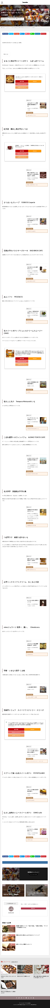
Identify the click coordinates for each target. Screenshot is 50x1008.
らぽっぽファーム (31, 115)
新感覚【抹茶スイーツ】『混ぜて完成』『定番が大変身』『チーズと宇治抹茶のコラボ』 (32, 926)
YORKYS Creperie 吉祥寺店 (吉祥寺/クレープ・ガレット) (33, 220)
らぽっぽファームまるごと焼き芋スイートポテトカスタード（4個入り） (29, 76)
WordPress (33, 1004)
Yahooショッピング (21, 84)
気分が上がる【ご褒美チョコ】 (23, 976)
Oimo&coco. (30, 654)
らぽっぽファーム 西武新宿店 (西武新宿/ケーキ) (32, 104)
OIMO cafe (29, 839)
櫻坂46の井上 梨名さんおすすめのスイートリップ (28, 935)
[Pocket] (27, 34)
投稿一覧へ (33, 908)
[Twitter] (11, 34)
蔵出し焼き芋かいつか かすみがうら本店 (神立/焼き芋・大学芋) (33, 174)
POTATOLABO (30, 800)
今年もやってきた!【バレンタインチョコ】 (8, 977)
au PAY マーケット (22, 87)
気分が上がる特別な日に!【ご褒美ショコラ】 (8, 992)
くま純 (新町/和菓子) (32, 687)
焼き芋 (8, 19)
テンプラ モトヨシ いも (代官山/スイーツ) (32, 418)
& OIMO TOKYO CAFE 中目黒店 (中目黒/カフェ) (32, 460)
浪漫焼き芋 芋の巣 (31, 525)
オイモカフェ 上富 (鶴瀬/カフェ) (32, 830)
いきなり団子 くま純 (32, 697)
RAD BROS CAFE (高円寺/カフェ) (32, 267)
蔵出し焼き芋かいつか (32, 184)
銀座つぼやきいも (31, 569)
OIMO (28, 392)
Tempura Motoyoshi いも (33, 428)
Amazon (35, 81)
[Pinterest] (43, 34)
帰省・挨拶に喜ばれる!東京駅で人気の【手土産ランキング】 (41, 977)
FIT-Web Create (21, 1004)
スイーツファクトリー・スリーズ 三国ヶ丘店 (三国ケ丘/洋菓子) (33, 750)
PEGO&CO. (30, 322)
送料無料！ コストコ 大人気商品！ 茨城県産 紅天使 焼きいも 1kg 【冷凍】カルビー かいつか (29, 146)
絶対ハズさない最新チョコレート (24, 944)
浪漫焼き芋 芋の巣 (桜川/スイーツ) (32, 510)
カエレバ (20, 147)
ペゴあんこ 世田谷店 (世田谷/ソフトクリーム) (33, 312)
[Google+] (16, 34)
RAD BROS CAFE (31, 281)
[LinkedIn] (37, 34)
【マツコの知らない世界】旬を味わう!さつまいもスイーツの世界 (23, 27)
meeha (28, 1003)
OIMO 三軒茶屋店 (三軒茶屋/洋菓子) (32, 382)
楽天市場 (22, 81)
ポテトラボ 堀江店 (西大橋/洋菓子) (33, 790)
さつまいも (5, 19)
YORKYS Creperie (31, 231)
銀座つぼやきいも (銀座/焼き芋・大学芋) (33, 559)
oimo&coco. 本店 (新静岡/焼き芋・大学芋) (32, 644)
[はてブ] (22, 34)
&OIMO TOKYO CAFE (32, 473)
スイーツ (18, 18)
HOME (3, 27)
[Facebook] (5, 34)
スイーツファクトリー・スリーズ (35, 761)
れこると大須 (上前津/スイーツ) (33, 601)
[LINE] (32, 34)
